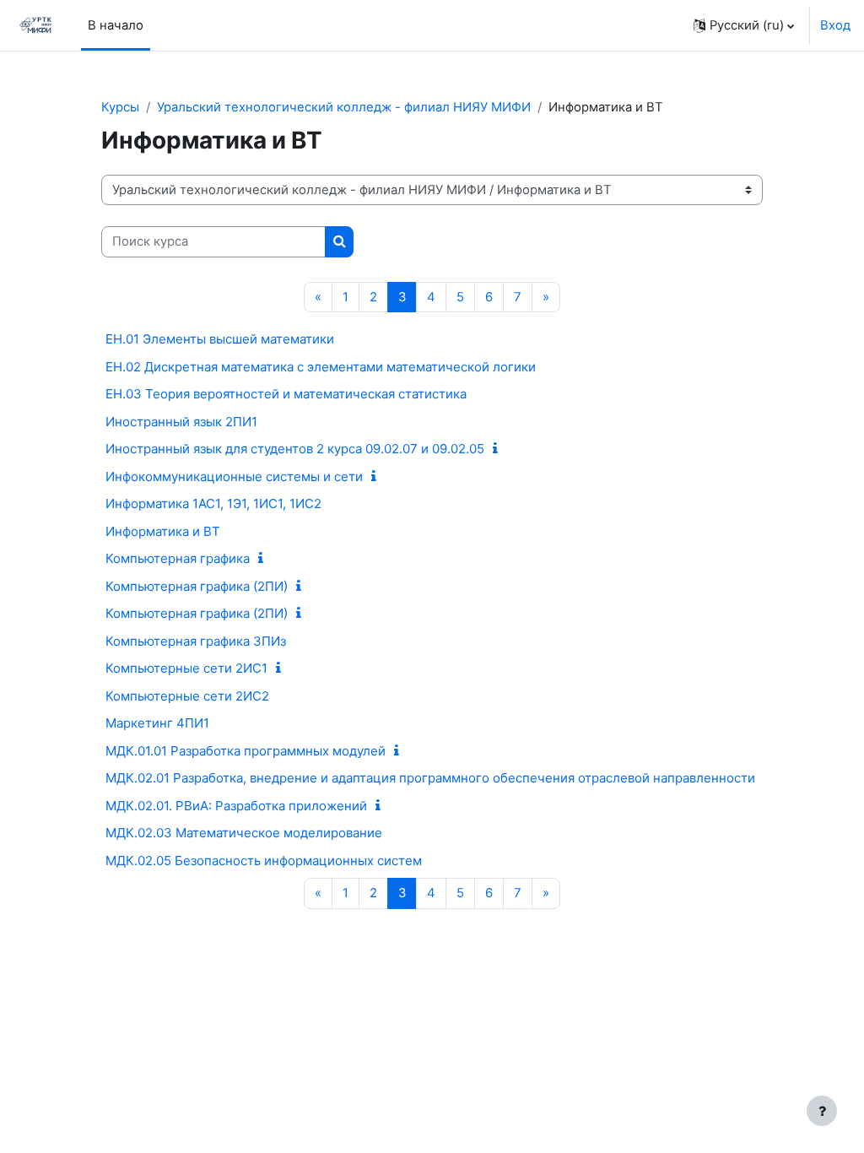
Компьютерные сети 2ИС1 (186, 668)
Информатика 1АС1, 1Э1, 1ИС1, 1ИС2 (213, 503)
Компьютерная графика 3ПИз (195, 641)
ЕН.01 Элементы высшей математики (219, 339)
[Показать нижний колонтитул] (822, 1111)
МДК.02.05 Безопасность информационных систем (263, 861)
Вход (835, 25)
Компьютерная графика (177, 558)
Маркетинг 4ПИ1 (157, 723)
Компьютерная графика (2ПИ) (196, 586)
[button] (744, 25)
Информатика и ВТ (162, 531)
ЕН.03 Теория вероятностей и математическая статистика (286, 394)
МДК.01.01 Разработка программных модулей (245, 751)
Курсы (120, 107)
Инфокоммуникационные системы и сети (234, 476)
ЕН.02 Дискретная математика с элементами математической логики (320, 367)
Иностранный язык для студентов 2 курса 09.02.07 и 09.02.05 (294, 449)
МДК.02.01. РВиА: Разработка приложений (236, 806)
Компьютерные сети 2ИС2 (187, 696)
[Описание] (499, 449)
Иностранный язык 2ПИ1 (181, 422)
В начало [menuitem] (115, 25)
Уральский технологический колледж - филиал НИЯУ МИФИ (344, 107)
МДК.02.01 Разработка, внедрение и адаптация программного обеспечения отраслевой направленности (430, 778)
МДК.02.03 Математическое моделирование (243, 833)
